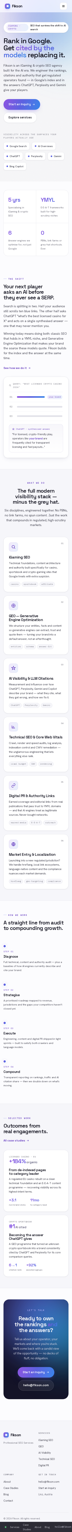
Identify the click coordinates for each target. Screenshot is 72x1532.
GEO (41, 1446)
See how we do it (15, 368)
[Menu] (63, 6)
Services (14, 1527)
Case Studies (10, 1488)
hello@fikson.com (36, 1385)
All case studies (14, 1140)
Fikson (17, 6)
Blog (6, 1494)
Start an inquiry (20, 104)
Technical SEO (46, 1459)
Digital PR (43, 1465)
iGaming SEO (45, 1440)
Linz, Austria (45, 1494)
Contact (8, 1500)
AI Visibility (44, 1453)
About (7, 1482)
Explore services (20, 117)
